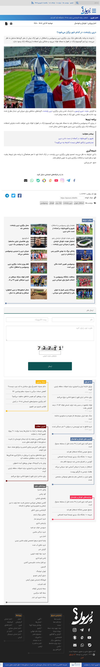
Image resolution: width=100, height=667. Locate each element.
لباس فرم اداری (41, 558)
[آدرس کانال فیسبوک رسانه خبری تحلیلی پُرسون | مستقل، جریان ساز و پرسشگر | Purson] (74, 180)
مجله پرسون (40, 382)
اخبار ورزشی (92, 23)
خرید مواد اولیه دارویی (38, 553)
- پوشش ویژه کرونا (35, 625)
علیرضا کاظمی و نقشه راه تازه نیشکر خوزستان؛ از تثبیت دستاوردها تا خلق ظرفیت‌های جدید (44, 664)
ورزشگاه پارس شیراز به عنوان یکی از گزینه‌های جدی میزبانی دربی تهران (63, 293)
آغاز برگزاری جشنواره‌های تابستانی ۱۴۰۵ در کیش (29, 401)
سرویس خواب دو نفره (38, 527)
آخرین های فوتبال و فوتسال (81, 439)
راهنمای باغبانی (41, 498)
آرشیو (71, 3)
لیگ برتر (58, 203)
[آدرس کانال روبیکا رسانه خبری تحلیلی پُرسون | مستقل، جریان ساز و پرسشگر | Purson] (44, 180)
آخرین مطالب (40, 426)
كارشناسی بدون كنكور (38, 510)
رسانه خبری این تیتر (39, 597)
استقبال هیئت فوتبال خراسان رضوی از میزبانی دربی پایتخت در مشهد (62, 244)
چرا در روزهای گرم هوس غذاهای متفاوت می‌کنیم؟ (29, 396)
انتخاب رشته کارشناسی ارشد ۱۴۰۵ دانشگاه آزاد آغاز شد (69, 17)
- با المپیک (38, 637)
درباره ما (59, 3)
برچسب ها (66, 3)
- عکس (59, 646)
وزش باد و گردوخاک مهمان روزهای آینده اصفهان (29, 463)
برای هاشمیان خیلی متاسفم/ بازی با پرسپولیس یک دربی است (18, 244)
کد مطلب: (89, 194)
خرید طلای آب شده (39, 545)
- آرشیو (39, 628)
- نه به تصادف (37, 640)
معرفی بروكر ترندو (40, 514)
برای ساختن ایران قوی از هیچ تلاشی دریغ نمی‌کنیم (74, 397)
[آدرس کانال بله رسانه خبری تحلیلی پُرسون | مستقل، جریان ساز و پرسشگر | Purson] (38, 180)
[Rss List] (32, 3)
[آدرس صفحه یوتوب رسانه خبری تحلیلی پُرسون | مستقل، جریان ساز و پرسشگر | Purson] (56, 180)
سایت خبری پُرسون (81, 111)
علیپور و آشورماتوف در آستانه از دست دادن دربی (75, 138)
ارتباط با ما (52, 3)
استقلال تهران (79, 203)
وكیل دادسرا (42, 489)
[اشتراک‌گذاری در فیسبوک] (19, 195)
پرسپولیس (44, 203)
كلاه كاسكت (42, 584)
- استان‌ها (39, 622)
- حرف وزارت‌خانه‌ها (55, 643)
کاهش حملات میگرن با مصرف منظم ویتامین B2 (29, 391)
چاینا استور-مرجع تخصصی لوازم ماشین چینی (30, 540)
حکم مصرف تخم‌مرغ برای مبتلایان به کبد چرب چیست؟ (27, 386)
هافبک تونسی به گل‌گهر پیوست (81, 471)
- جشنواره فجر (37, 634)
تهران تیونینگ (41, 571)
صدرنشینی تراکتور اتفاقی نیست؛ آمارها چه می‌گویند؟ (74, 142)
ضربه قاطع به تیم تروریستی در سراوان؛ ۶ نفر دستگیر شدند (72, 426)
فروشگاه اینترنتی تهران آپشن (36, 580)
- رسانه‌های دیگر (56, 640)
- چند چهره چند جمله (55, 628)
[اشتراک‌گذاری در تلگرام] (7, 195)
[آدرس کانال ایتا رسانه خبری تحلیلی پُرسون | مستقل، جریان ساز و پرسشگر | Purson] (50, 180)
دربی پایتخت (47, 111)
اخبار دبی (43, 536)
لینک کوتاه (89, 197)
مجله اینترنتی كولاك (39, 588)
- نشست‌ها (58, 619)
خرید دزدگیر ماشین (39, 532)
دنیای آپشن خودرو (39, 575)
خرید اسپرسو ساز (40, 519)
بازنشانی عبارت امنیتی (50, 356)
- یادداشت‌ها (57, 622)
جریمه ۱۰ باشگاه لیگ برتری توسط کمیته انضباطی (75, 456)
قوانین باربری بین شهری (37, 406)
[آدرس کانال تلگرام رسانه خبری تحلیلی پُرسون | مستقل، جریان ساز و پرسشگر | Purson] (68, 180)
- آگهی (40, 619)
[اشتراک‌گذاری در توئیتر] (13, 195)
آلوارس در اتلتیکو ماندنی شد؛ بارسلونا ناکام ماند (76, 461)
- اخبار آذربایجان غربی (19, 622)
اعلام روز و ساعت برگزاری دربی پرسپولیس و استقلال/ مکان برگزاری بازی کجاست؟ (18, 267)
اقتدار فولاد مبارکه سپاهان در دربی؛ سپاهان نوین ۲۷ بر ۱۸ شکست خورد (19, 280)
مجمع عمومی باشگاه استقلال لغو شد (79, 451)
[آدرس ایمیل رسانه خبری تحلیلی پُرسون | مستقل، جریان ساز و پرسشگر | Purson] (26, 180)
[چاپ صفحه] (10, 23)
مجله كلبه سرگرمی (40, 593)
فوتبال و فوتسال (80, 23)
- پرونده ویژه (57, 631)
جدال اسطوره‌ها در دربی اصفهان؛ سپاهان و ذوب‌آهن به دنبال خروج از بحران (17, 293)
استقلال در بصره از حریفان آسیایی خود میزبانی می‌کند (73, 466)
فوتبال (52, 203)
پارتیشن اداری (41, 523)
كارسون (43, 566)
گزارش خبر (42, 549)
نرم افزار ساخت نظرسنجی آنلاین (35, 562)
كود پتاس (42, 494)
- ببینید (59, 625)
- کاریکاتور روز (57, 649)
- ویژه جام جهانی (36, 631)
